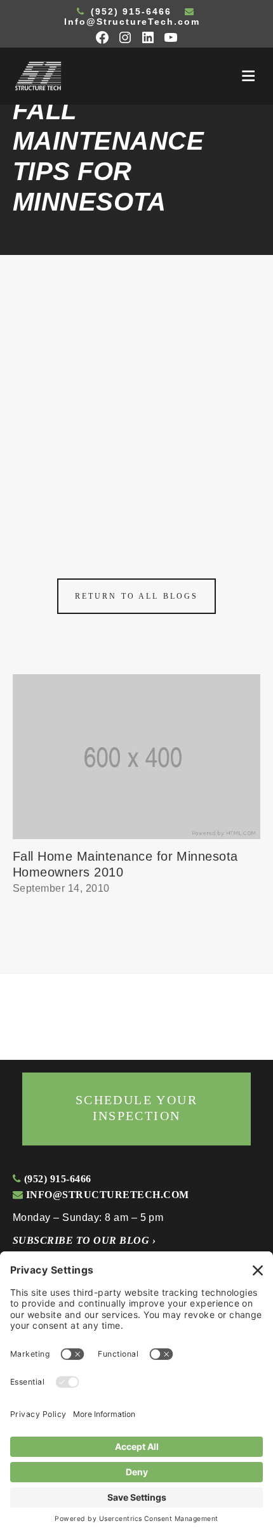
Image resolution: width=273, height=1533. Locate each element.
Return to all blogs (136, 596)
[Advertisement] (136, 397)
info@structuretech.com (106, 1194)
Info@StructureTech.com (132, 21)
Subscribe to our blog (84, 1240)
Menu (248, 76)
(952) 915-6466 (129, 11)
